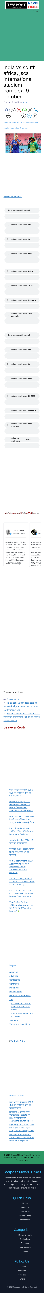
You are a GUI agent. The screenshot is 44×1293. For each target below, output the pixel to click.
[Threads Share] (23, 116)
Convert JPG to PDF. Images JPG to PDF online (21, 1006)
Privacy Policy (25, 1216)
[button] (33, 11)
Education (25, 1243)
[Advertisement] (22, 38)
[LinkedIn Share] (36, 110)
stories (17, 699)
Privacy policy (15, 992)
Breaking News (25, 1235)
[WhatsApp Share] (24, 110)
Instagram (22, 1271)
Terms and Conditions (19, 1024)
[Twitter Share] (13, 110)
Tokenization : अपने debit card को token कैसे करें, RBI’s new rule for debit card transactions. (21, 706)
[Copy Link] (35, 116)
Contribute (14, 984)
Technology (25, 1239)
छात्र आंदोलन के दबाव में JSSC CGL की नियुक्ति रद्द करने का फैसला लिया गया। (21, 1105)
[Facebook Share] (7, 110)
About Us (25, 1207)
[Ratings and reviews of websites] (17, 1041)
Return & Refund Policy (20, 996)
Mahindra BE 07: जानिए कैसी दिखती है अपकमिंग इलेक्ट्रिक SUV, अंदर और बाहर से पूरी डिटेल (21, 1128)
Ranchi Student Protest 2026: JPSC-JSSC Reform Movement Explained (21, 1137)
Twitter (22, 1279)
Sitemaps (13, 1020)
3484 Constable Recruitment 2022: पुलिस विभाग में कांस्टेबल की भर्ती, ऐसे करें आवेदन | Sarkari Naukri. (22, 717)
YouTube (22, 1275)
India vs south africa (13, 197)
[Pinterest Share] (19, 110)
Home (25, 1203)
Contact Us (14, 980)
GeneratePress (22, 1160)
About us (13, 972)
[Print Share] (8, 116)
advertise (13, 976)
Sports (10, 699)
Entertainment (25, 1247)
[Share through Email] (30, 110)
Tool (11, 999)
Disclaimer (14, 988)
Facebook (22, 1267)
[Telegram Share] (29, 116)
